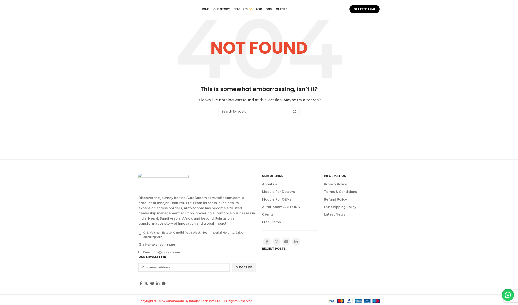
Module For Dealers (278, 192)
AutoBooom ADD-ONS (281, 207)
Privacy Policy (335, 184)
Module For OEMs (277, 199)
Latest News (334, 214)
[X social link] (146, 283)
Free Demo (271, 222)
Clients (268, 214)
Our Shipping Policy (340, 207)
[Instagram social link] (277, 242)
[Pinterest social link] (152, 283)
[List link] (197, 244)
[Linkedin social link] (158, 283)
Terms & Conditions (340, 192)
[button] (508, 295)
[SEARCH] (294, 111)
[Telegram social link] (164, 283)
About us (269, 184)
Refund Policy (335, 199)
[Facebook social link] (140, 283)
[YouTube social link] (286, 242)
